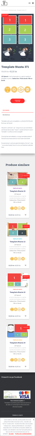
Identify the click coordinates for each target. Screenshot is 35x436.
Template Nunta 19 (17, 191)
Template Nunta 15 (17, 343)
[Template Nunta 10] (17, 280)
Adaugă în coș (17, 101)
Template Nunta (12, 10)
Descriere (6, 110)
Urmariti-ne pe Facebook (11, 377)
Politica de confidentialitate (23, 433)
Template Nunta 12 (17, 242)
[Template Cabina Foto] (5, 3)
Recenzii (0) (6, 115)
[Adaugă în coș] (25, 215)
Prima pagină (4, 10)
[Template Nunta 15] (17, 330)
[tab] (17, 110)
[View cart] (33, 3)
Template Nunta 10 (17, 292)
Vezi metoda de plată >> (17, 400)
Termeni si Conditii (17, 415)
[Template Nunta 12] (17, 229)
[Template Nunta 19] (17, 178)
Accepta (11, 433)
